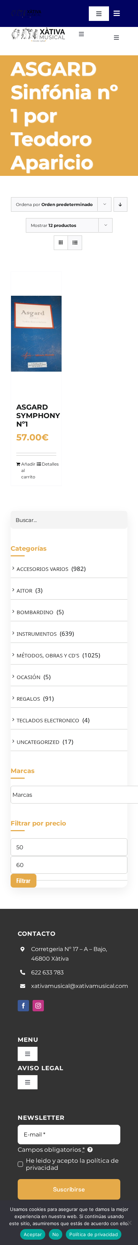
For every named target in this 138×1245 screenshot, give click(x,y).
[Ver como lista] (75, 243)
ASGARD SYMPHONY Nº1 (38, 415)
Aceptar (33, 1234)
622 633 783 (47, 972)
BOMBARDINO (35, 612)
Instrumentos (37, 633)
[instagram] (38, 1005)
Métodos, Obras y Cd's (48, 655)
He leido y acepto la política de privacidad (72, 1164)
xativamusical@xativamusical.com (79, 986)
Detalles (49, 464)
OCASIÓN (28, 676)
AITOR (24, 590)
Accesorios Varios (42, 568)
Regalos (28, 698)
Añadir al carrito (28, 470)
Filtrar (23, 880)
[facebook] (23, 1005)
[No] (129, 1222)
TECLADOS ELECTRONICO (48, 720)
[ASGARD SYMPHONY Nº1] (36, 334)
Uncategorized (38, 741)
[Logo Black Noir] (26, 11)
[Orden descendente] (120, 204)
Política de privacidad (93, 1234)
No (55, 1234)
